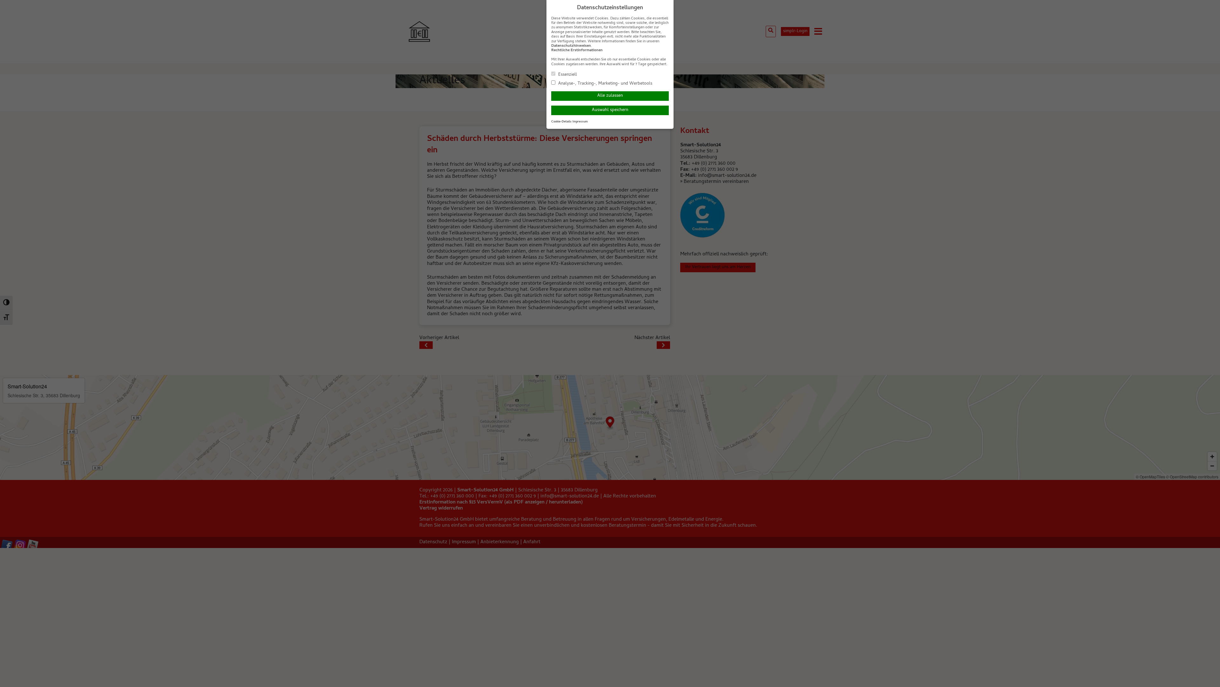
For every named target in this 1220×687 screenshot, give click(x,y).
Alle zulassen (610, 96)
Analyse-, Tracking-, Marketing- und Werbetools (604, 83)
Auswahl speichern (610, 110)
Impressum (580, 121)
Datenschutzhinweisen (571, 46)
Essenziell (567, 74)
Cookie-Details (561, 121)
